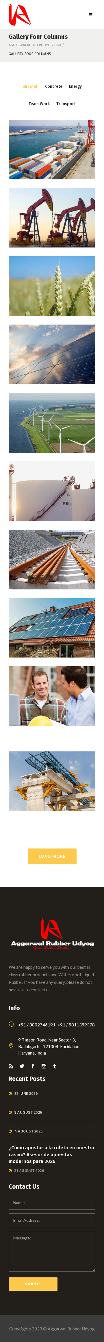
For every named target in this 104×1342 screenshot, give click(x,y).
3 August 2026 (28, 1112)
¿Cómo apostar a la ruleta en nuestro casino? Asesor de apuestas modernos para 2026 (51, 1155)
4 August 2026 (28, 1131)
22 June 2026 (26, 1093)
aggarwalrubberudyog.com (35, 45)
